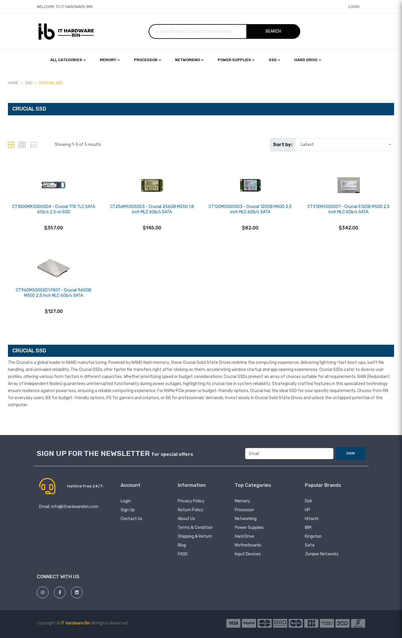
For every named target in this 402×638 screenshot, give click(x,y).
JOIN (350, 453)
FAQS (183, 554)
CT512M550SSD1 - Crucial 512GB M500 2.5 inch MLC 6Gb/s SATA (349, 209)
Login (353, 6)
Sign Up (128, 509)
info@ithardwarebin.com (74, 506)
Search (273, 31)
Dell (308, 501)
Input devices (248, 554)
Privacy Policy (191, 501)
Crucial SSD (51, 83)
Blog (182, 545)
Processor (145, 60)
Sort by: (283, 144)
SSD (273, 60)
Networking (187, 60)
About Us (186, 518)
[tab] (11, 145)
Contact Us (131, 518)
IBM (308, 527)
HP (307, 509)
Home (13, 83)
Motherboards (248, 545)
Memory (108, 60)
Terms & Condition (195, 527)
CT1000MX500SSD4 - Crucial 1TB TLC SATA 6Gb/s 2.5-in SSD (53, 209)
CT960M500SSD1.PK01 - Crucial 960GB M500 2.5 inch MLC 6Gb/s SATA (53, 293)
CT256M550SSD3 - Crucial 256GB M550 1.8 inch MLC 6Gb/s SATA (152, 209)
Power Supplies (234, 60)
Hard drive (306, 60)
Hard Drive (244, 536)
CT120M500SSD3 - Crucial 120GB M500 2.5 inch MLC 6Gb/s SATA (250, 209)
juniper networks (321, 554)
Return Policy (190, 509)
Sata (309, 545)
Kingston (313, 536)
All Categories (66, 60)
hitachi (311, 518)
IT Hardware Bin (75, 623)
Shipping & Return (195, 536)
